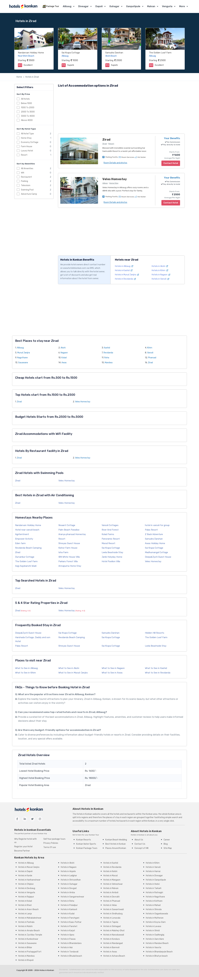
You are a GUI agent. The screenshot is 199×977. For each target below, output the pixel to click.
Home (19, 77)
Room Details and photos (115, 163)
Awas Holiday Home (155, 543)
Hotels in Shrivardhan (71, 880)
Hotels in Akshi (159, 266)
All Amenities (27, 168)
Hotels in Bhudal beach (71, 956)
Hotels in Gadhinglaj (155, 935)
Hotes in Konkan (46, 970)
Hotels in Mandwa (26, 956)
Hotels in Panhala (26, 922)
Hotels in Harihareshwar (29, 880)
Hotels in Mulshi (25, 926)
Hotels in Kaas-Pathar (71, 922)
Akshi (63, 347)
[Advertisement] (121, 111)
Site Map (168, 848)
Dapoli (99, 6)
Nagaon (64, 352)
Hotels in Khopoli (26, 960)
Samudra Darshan (114, 52)
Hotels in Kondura (111, 939)
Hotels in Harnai (153, 871)
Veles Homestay (82, 401)
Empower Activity (24, 538)
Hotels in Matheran (154, 918)
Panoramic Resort (111, 538)
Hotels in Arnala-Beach (29, 930)
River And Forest (110, 529)
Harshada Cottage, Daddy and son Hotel (32, 639)
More (182, 6)
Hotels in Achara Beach (114, 956)
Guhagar (114, 6)
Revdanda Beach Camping (28, 548)
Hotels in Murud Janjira (126, 274)
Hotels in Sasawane (27, 943)
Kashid (107, 347)
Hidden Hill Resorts (154, 633)
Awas (64, 362)
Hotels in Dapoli (25, 871)
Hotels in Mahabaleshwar (29, 918)
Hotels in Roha (67, 901)
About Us (138, 839)
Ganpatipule (133, 6)
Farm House (26, 146)
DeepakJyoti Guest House (158, 557)
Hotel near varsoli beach (27, 529)
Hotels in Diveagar (154, 875)
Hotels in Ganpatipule (156, 880)
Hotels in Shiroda (154, 909)
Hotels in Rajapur (26, 896)
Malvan (151, 6)
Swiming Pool (27, 189)
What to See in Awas (112, 672)
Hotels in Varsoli (159, 279)
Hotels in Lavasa (153, 926)
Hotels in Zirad (32, 77)
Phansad (152, 357)
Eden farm (20, 543)
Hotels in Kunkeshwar (28, 939)
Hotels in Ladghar (69, 875)
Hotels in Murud (110, 875)
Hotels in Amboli (110, 892)
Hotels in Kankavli (69, 909)
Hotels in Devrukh (111, 896)
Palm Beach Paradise (68, 529)
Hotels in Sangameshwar (72, 896)
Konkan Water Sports (86, 844)
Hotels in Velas (110, 905)
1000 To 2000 (27, 107)
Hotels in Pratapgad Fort (29, 951)
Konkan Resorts (83, 839)
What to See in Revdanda (157, 672)
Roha (106, 357)
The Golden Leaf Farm (160, 52)
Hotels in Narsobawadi (113, 935)
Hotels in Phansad (111, 901)
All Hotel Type (27, 133)
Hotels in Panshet (69, 926)
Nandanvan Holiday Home (31, 52)
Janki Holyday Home (112, 557)
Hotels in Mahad (153, 905)
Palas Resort (151, 529)
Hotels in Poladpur (69, 905)
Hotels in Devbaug (26, 888)
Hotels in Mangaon (111, 880)
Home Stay (26, 138)
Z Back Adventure (154, 534)
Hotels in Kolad (25, 901)
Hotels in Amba (68, 892)
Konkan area (151, 814)
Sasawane (23, 362)
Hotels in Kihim (159, 270)
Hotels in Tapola (110, 922)
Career (167, 839)
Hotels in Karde (25, 875)
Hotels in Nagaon (160, 274)
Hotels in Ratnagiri (154, 892)
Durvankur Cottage (24, 557)
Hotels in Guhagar (69, 884)
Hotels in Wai (67, 947)
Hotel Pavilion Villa (111, 561)
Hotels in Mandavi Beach (157, 943)
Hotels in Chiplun (26, 884)
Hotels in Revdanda (124, 279)
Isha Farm (63, 552)
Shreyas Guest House (69, 543)
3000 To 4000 (28, 116)
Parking (24, 181)
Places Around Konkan (115, 848)
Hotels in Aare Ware (155, 939)
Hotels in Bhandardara (71, 943)
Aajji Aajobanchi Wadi (25, 566)
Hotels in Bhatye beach (157, 956)
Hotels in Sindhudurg (113, 913)
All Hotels (25, 99)
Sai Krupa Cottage (71, 52)
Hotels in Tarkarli (153, 888)
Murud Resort (108, 543)
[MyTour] (23, 6)
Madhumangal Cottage (156, 552)
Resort (24, 155)
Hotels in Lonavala (111, 918)
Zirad (150, 362)
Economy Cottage (29, 142)
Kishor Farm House (67, 548)
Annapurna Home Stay (69, 566)
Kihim (149, 347)
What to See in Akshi (68, 668)
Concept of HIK (141, 848)
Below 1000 (26, 103)
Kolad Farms (108, 534)
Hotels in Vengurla (26, 892)
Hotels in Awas (110, 951)
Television (25, 185)
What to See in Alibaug (26, 668)
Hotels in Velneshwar (113, 884)
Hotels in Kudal (67, 913)
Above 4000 (27, 120)
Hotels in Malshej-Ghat (114, 930)
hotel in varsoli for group (157, 525)
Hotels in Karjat (68, 930)
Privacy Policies (50, 843)
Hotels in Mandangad (113, 943)
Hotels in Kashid (122, 270)
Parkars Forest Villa (68, 561)
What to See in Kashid (156, 668)
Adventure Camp (29, 194)
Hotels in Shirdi (153, 930)
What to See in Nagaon (113, 668)
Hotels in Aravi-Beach (28, 909)
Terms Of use (49, 847)
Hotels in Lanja (25, 913)
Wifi (22, 172)
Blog (166, 844)
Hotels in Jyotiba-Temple (30, 935)
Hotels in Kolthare (154, 901)
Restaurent (26, 177)
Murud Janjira (23, 352)
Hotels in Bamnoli (111, 947)
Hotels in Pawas (68, 939)
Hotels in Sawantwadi (113, 909)
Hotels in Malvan (110, 888)
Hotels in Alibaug (123, 266)
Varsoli (150, 352)
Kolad (64, 357)
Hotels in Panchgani (70, 918)
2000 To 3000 (28, 111)
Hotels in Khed (24, 905)
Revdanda (108, 352)
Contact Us (139, 844)
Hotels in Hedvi (153, 884)
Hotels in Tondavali (69, 951)
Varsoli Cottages (110, 525)
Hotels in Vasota (153, 947)
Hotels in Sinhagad (112, 926)
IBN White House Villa (69, 557)
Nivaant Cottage (66, 525)
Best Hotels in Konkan (115, 844)
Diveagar (83, 6)
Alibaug (67, 6)
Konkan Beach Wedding (116, 839)
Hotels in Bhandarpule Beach (159, 951)
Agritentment (22, 534)
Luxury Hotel (27, 150)
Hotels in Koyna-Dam (156, 922)
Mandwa (108, 362)
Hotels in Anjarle (68, 871)
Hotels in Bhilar (25, 947)
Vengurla (167, 6)
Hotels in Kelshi (110, 871)
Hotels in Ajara (67, 935)
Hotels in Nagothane (155, 896)
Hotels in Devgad (68, 888)
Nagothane (22, 357)
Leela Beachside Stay (112, 552)
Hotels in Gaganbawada (157, 913)
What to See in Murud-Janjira (73, 672)
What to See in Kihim (25, 672)
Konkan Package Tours (86, 848)
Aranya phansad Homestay (72, 534)
